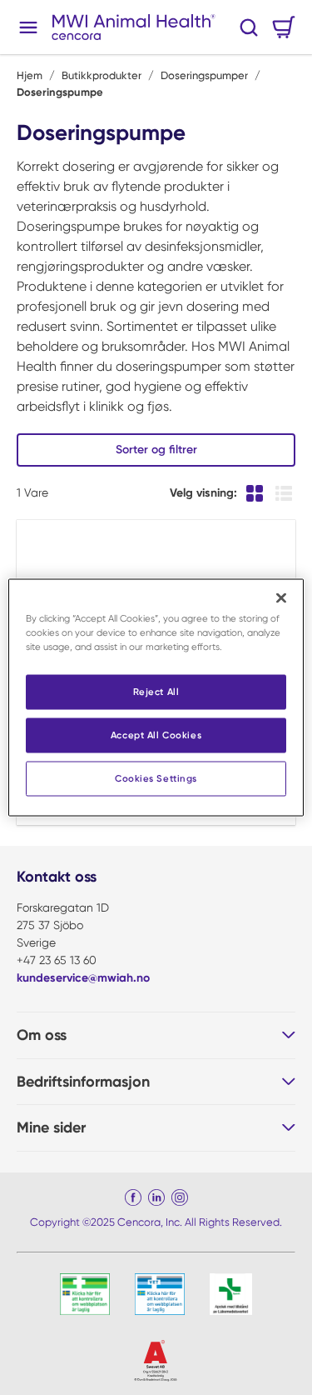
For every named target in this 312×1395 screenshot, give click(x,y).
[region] (155, 698)
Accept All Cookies (156, 735)
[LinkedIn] (156, 1198)
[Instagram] (179, 1198)
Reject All (156, 692)
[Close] (281, 598)
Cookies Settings (156, 778)
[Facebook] (133, 1198)
